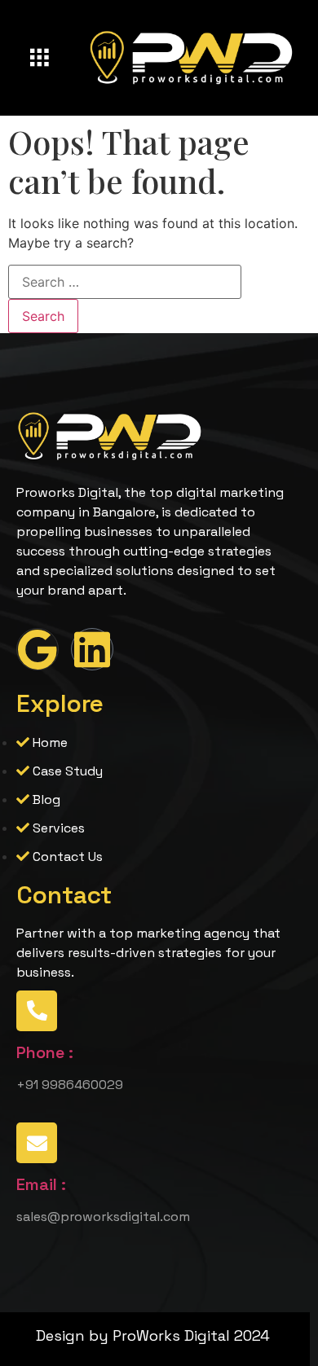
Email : (41, 1184)
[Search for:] (124, 282)
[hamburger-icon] (38, 59)
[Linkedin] (92, 649)
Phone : (44, 1052)
